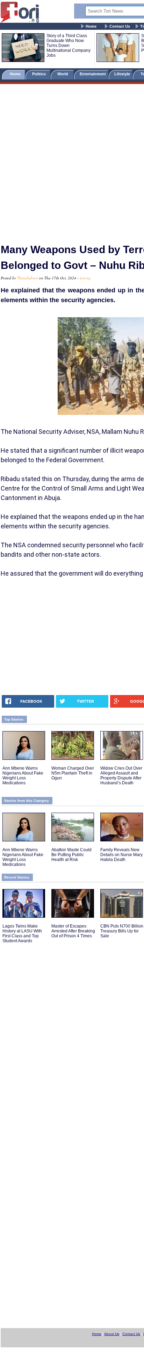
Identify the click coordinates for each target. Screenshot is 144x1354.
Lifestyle (122, 74)
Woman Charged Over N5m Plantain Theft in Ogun (72, 773)
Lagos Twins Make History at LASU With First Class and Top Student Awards (22, 933)
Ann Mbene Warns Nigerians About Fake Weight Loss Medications (22, 775)
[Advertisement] (72, 161)
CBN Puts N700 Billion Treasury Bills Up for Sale (121, 931)
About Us (111, 1334)
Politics (39, 74)
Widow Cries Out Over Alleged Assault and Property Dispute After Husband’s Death (121, 775)
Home (91, 26)
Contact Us (119, 26)
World (63, 74)
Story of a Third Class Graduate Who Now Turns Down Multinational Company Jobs (68, 45)
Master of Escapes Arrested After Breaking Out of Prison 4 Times (73, 931)
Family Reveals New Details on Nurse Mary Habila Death (121, 854)
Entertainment (93, 74)
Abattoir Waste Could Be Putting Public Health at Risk (71, 854)
